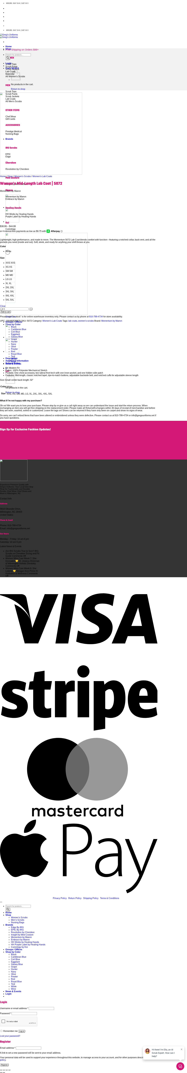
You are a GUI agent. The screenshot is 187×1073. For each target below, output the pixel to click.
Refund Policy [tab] (12, 363)
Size (2, 258)
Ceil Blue (15, 959)
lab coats (72, 321)
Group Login (11, 17)
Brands (9, 925)
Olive (13, 974)
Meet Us (9, 13)
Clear (2, 306)
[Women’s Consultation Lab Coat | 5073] (12, 207)
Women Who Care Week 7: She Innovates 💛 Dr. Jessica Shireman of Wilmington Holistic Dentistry (22, 561)
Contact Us (10, 9)
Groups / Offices (13, 949)
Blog (7, 21)
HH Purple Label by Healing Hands (28, 944)
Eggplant (15, 962)
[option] (8, 252)
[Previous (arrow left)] (1, 1072)
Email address (7, 1048)
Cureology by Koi (19, 947)
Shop (10, 176)
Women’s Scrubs (19, 917)
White (14, 986)
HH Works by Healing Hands (25, 942)
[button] (8, 63)
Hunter (14, 969)
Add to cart (5, 312)
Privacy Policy (60, 898)
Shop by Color (13, 952)
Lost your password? (10, 1036)
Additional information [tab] (17, 361)
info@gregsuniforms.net (41, 26)
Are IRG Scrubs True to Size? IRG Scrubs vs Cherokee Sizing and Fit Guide (22, 553)
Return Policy (74, 898)
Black (13, 954)
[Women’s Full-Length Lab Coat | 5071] (12, 221)
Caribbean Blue (18, 957)
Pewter (14, 976)
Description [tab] (11, 358)
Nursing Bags (17, 922)
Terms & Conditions (109, 898)
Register (4, 1065)
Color (3, 246)
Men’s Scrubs (17, 920)
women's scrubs (86, 321)
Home (8, 46)
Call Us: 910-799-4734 (15, 26)
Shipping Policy (90, 898)
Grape (14, 967)
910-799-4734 (96, 316)
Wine (13, 989)
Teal (13, 356)
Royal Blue (16, 354)
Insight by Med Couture (22, 935)
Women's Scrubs (22, 176)
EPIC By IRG (17, 930)
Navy (13, 972)
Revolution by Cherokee (22, 932)
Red (13, 979)
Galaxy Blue (17, 964)
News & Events (13, 991)
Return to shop (12, 392)
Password (5, 1013)
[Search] (7, 58)
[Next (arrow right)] (4, 1072)
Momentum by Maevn (111, 321)
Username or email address (14, 1008)
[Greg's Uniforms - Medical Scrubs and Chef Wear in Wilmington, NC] (9, 36)
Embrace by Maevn (20, 939)
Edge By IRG (17, 927)
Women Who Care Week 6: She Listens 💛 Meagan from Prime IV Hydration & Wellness (21, 571)
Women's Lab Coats (42, 176)
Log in (21, 1031)
